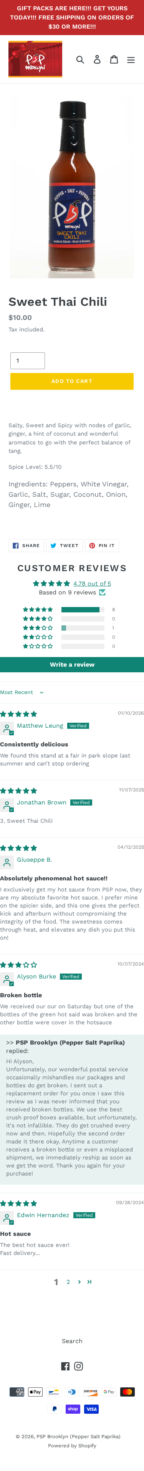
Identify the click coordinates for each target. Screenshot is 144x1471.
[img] (18, 714)
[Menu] (130, 59)
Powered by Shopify (72, 1445)
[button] (38, 609)
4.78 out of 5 (92, 583)
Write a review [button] (72, 664)
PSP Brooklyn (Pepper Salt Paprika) (78, 1436)
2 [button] (68, 1281)
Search (72, 1341)
